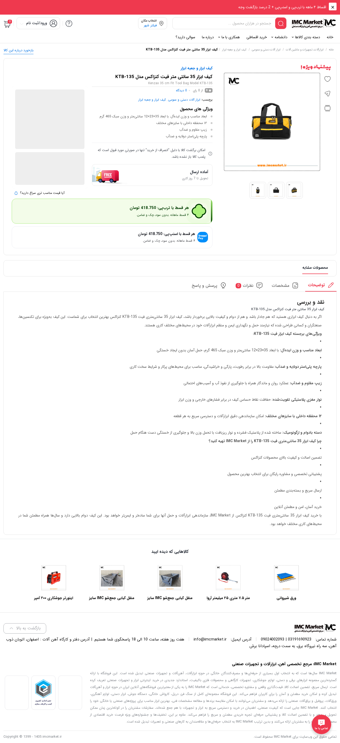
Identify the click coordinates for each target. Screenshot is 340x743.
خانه (331, 50)
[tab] (321, 287)
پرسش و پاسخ (204, 285)
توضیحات (316, 285)
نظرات (245, 285)
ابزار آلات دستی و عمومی (266, 50)
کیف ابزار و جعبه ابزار (234, 50)
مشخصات (280, 285)
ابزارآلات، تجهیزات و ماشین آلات (305, 50)
